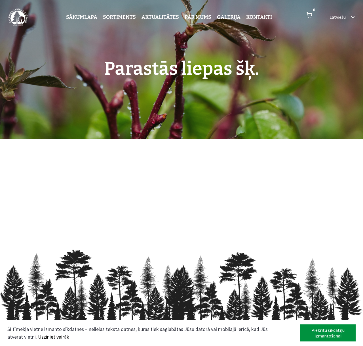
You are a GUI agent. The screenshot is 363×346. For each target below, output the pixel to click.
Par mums (198, 17)
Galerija (228, 17)
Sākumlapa (81, 17)
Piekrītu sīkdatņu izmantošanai (328, 333)
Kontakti (259, 17)
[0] (309, 17)
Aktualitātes (160, 17)
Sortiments (119, 17)
